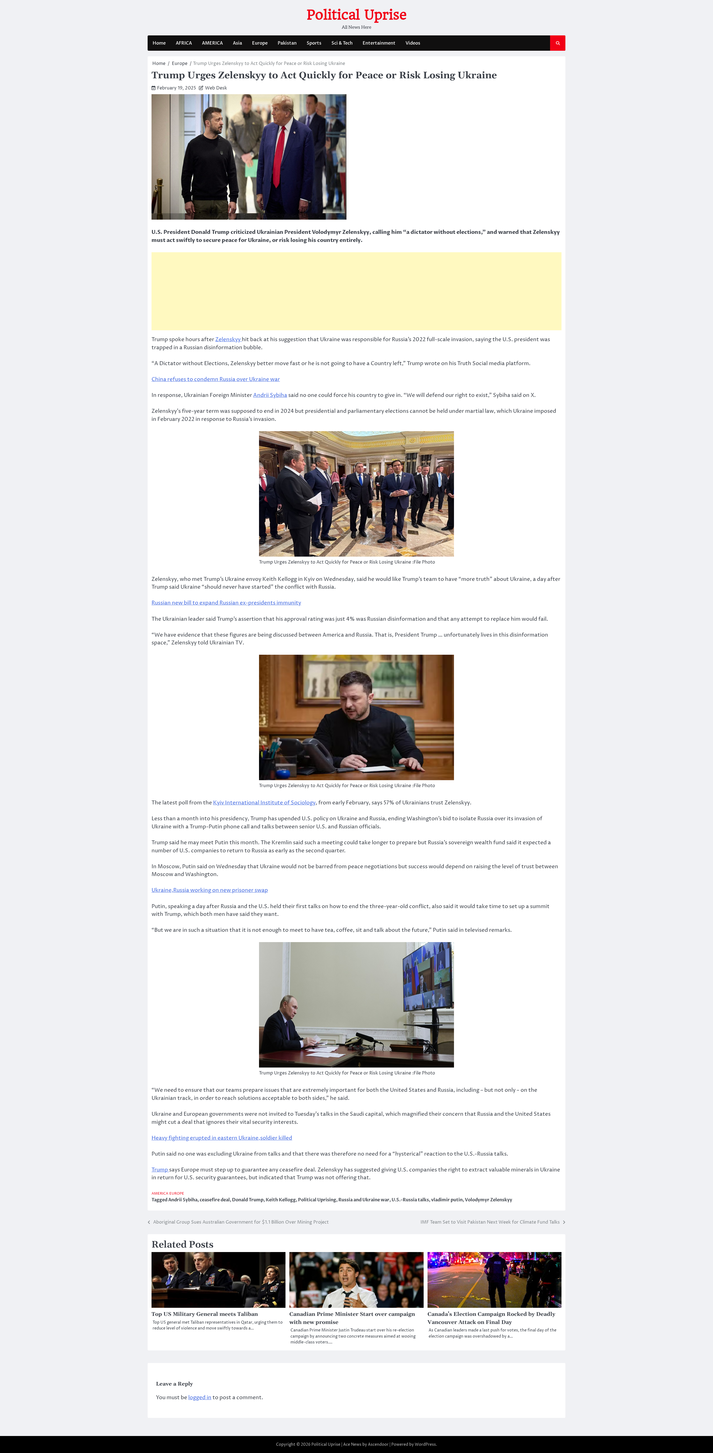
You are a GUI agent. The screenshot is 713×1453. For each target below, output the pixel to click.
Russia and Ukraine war (363, 1200)
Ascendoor (378, 1444)
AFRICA (184, 43)
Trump (160, 1169)
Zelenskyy (228, 339)
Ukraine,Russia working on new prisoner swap (210, 890)
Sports (314, 43)
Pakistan (287, 43)
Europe (260, 43)
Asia (237, 43)
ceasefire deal (215, 1200)
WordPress (425, 1444)
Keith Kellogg (281, 1200)
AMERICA (212, 43)
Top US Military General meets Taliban (205, 1314)
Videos (413, 43)
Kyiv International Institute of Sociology (264, 802)
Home (159, 43)
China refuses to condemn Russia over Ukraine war (216, 379)
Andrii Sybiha (270, 395)
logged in (199, 1397)
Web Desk (216, 88)
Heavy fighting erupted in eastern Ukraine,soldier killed (222, 1138)
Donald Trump (247, 1200)
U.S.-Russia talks (410, 1200)
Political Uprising (317, 1200)
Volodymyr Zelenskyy (488, 1200)
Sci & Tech (342, 43)
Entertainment (379, 43)
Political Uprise (357, 15)
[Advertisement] (356, 291)
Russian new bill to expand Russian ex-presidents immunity (226, 603)
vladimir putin (447, 1200)
